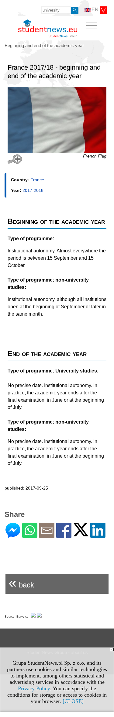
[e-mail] (46, 535)
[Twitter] (80, 534)
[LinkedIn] (97, 535)
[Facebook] (63, 535)
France (37, 179)
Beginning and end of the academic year (44, 45)
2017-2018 (32, 190)
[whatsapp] (29, 535)
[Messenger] (12, 535)
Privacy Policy (34, 688)
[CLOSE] (73, 701)
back (21, 582)
